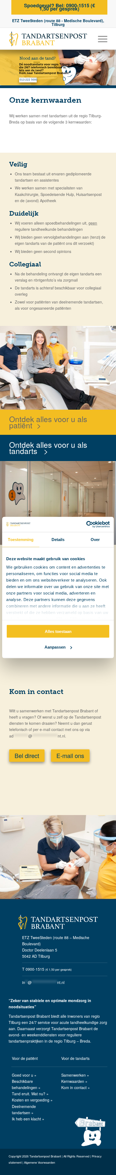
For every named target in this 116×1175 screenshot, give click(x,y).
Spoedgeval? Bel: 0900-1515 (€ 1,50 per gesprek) (59, 7)
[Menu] (100, 38)
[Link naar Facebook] (95, 1169)
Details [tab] (58, 539)
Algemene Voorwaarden (39, 1162)
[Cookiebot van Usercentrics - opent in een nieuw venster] (86, 524)
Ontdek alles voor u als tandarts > (48, 447)
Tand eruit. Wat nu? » (30, 1093)
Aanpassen (55, 647)
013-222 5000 (28, 79)
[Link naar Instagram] (103, 1169)
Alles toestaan (58, 631)
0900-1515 (35, 969)
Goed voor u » (24, 1075)
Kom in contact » (75, 1087)
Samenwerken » (75, 1075)
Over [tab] (95, 539)
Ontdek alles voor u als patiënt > (48, 421)
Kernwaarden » (74, 1081)
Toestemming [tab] (20, 539)
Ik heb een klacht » (28, 1118)
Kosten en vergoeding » (32, 1100)
